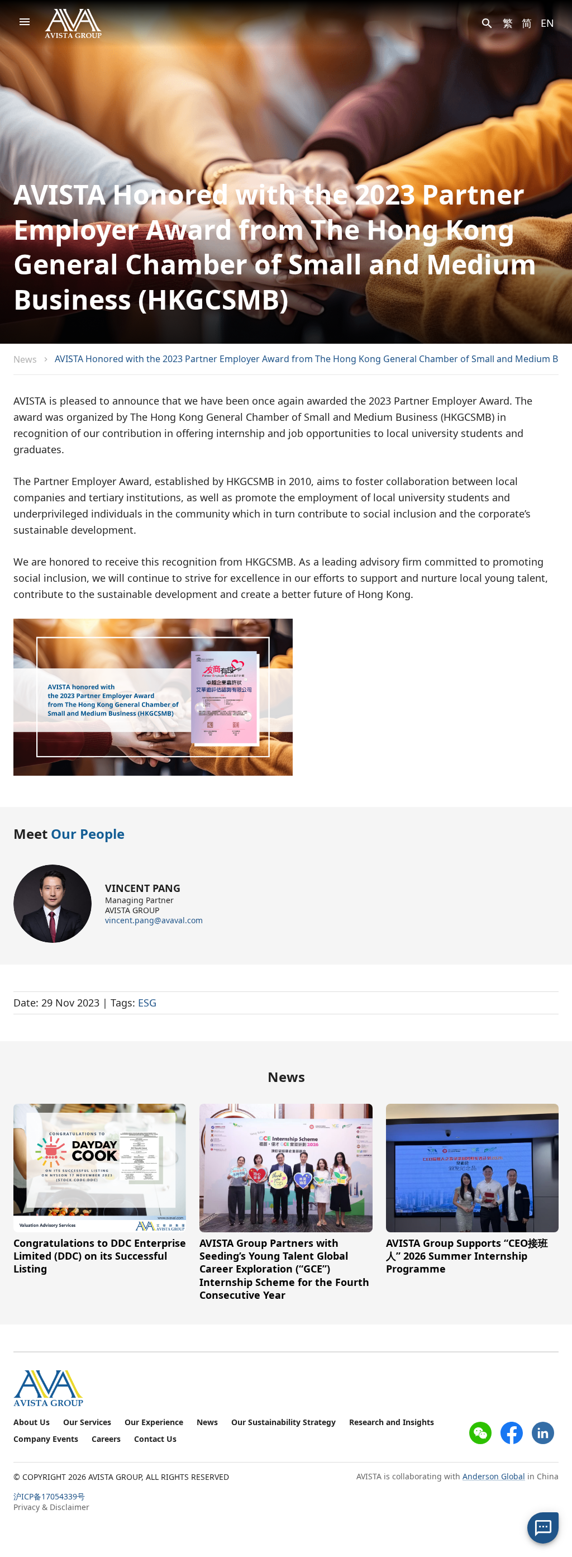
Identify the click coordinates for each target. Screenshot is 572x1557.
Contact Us (155, 1439)
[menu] (24, 23)
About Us (31, 1422)
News (25, 359)
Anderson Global (494, 1476)
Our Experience (154, 1422)
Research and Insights (391, 1422)
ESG (147, 1002)
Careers (106, 1439)
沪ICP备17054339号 (49, 1496)
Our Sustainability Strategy (283, 1422)
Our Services (87, 1422)
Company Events (45, 1439)
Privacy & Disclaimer (51, 1507)
